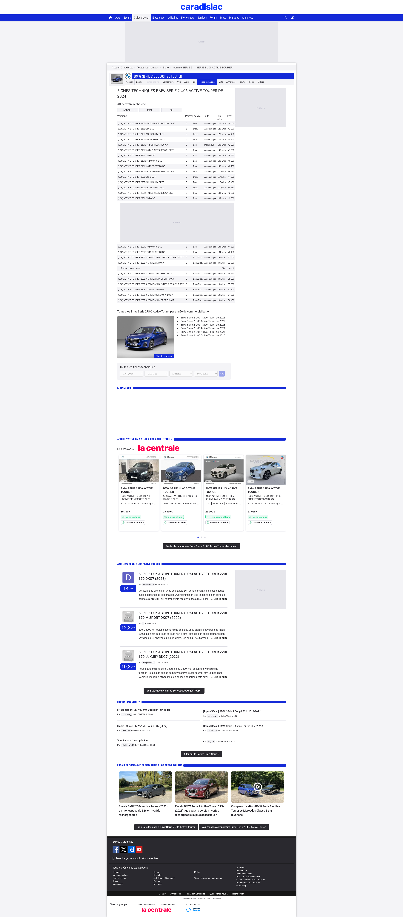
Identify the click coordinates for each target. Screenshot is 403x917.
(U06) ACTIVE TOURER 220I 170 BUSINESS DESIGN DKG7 (146, 193)
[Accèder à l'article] (145, 787)
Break (115, 881)
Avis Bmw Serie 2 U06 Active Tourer (138, 564)
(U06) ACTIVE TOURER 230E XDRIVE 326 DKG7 (141, 289)
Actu (117, 17)
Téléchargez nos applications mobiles (137, 858)
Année (127, 110)
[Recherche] (285, 17)
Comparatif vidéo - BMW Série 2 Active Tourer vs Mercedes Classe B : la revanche (255, 810)
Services (202, 17)
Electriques (158, 17)
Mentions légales (244, 873)
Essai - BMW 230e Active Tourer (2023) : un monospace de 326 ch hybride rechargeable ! (144, 810)
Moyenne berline (120, 875)
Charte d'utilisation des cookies (250, 879)
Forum (213, 17)
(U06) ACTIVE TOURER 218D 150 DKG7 (137, 129)
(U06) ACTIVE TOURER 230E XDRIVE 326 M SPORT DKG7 (146, 300)
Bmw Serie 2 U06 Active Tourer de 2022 (203, 321)
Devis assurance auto (130, 268)
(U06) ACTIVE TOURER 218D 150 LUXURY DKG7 (141, 134)
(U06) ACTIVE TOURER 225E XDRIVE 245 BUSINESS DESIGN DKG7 (151, 257)
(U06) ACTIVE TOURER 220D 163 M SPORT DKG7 (142, 187)
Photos (251, 82)
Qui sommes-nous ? (219, 894)
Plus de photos (164, 356)
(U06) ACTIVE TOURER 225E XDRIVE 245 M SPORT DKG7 (146, 279)
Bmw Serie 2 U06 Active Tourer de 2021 (203, 317)
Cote (221, 82)
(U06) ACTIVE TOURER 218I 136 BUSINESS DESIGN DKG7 (146, 150)
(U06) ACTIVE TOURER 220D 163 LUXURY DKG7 (141, 182)
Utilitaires (173, 17)
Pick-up (156, 881)
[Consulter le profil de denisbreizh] (128, 583)
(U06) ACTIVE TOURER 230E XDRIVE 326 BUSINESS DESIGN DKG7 (151, 284)
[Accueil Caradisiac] (110, 17)
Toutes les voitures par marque (208, 878)
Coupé (156, 872)
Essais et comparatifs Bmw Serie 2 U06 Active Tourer (149, 765)
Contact (162, 894)
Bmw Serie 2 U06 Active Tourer (158, 76)
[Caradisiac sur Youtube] (139, 850)
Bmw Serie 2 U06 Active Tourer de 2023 (203, 324)
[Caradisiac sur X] (124, 850)
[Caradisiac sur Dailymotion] (131, 850)
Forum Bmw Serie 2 (128, 702)
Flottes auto (187, 17)
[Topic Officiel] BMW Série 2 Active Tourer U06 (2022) (233, 726)
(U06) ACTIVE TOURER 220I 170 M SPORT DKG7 (141, 252)
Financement (228, 268)
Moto (223, 17)
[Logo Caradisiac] (201, 12)
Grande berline (119, 878)
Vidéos (261, 82)
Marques (234, 17)
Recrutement (238, 894)
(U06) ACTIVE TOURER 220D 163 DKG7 (137, 177)
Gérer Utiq (241, 885)
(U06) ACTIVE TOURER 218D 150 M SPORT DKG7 (142, 139)
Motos (197, 872)
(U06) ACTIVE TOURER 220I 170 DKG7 (136, 198)
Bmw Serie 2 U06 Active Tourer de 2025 (203, 332)
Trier (170, 110)
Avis (179, 82)
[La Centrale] (156, 912)
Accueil (129, 82)
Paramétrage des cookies (248, 882)
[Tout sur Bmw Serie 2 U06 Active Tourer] (117, 83)
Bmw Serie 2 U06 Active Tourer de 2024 (203, 328)
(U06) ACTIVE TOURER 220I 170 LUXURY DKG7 (141, 247)
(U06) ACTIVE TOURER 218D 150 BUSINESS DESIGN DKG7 (146, 123)
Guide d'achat (141, 17)
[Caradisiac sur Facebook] (116, 850)
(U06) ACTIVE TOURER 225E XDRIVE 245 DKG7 (141, 263)
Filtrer (149, 110)
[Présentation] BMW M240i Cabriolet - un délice (143, 709)
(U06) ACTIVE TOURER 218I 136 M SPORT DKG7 (141, 166)
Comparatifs (168, 82)
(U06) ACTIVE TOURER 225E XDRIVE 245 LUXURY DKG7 (145, 273)
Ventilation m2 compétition (132, 740)
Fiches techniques (207, 82)
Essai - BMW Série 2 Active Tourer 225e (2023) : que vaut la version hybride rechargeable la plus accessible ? (199, 810)
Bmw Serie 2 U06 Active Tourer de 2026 (203, 335)
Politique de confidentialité (248, 876)
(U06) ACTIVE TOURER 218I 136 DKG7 (136, 155)
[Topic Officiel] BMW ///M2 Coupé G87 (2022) (142, 726)
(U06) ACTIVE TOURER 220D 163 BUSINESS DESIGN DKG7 (146, 171)
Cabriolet (157, 875)
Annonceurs (175, 894)
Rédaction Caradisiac (195, 894)
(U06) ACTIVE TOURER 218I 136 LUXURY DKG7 (141, 161)
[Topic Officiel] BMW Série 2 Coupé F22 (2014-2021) (232, 711)
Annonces (247, 17)
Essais (127, 17)
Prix (194, 82)
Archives (240, 867)
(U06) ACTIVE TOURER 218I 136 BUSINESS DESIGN (143, 145)
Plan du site (241, 870)
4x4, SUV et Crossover (164, 878)
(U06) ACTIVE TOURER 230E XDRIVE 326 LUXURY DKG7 (145, 295)
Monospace (118, 884)
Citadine (116, 872)
